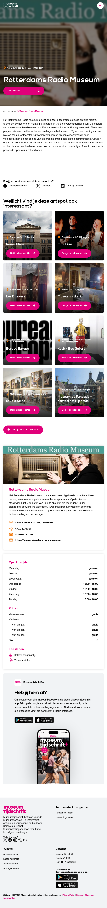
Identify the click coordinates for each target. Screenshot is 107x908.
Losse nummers (11, 859)
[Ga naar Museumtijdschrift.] (4, 111)
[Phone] (20, 840)
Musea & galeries (64, 817)
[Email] (25, 840)
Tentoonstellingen (64, 813)
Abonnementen (11, 854)
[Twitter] (5, 840)
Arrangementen (11, 868)
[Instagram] (15, 840)
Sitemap (79, 895)
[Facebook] (10, 840)
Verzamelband (10, 864)
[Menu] (100, 5)
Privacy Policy (68, 895)
